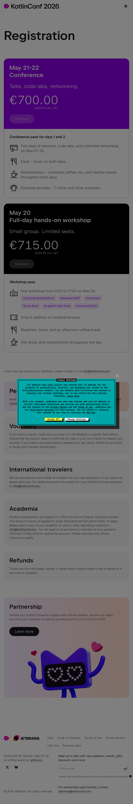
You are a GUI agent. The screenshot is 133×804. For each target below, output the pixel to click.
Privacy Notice (58, 407)
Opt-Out (91, 412)
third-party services (42, 410)
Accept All (53, 419)
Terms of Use (85, 407)
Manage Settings (77, 419)
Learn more (73, 396)
